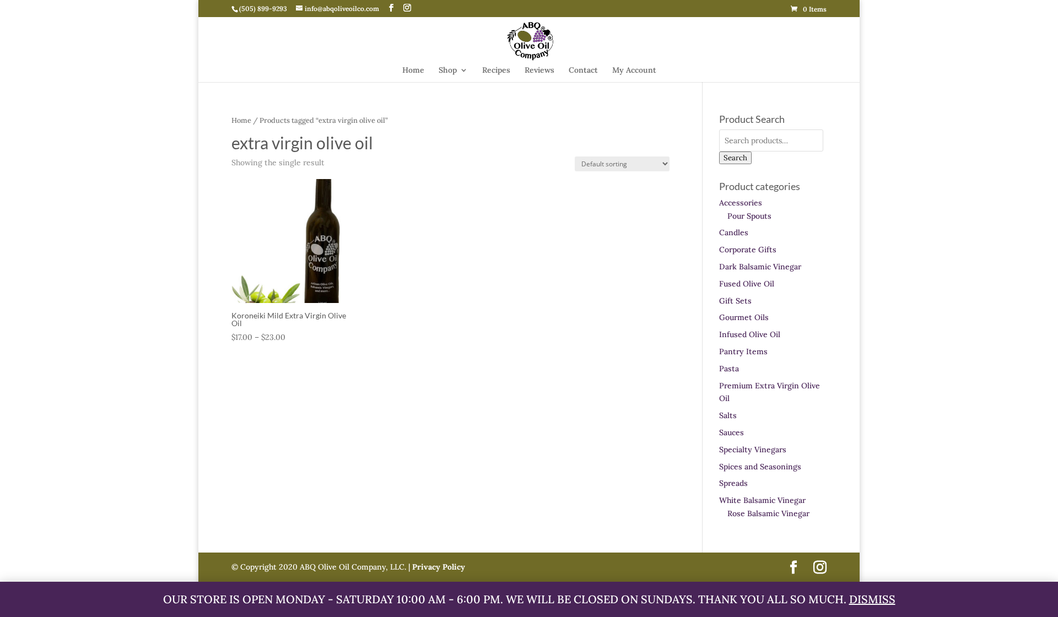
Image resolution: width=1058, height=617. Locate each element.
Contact (583, 70)
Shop (448, 70)
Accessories (740, 203)
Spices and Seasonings (760, 467)
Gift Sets (735, 301)
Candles (733, 232)
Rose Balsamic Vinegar (768, 513)
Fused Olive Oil (746, 284)
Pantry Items (743, 351)
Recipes (496, 70)
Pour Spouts (749, 216)
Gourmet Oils (744, 317)
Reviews (539, 70)
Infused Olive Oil (749, 334)
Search (735, 158)
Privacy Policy (437, 567)
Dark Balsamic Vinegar (760, 267)
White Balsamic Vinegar (762, 500)
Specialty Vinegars (752, 449)
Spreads (733, 483)
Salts (728, 415)
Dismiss (872, 599)
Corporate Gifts (747, 250)
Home (413, 70)
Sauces (731, 432)
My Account (634, 70)
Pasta (729, 369)
